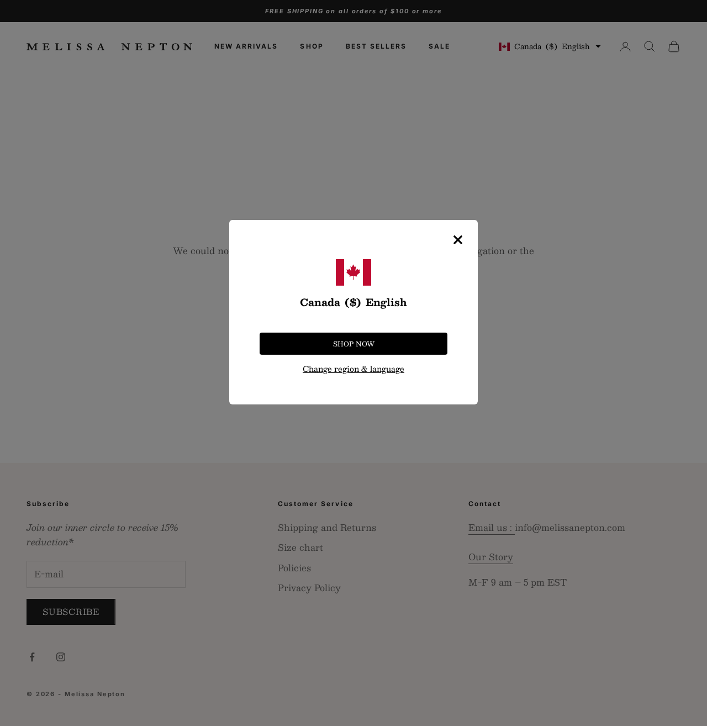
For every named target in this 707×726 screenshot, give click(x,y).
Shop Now (353, 343)
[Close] (458, 240)
